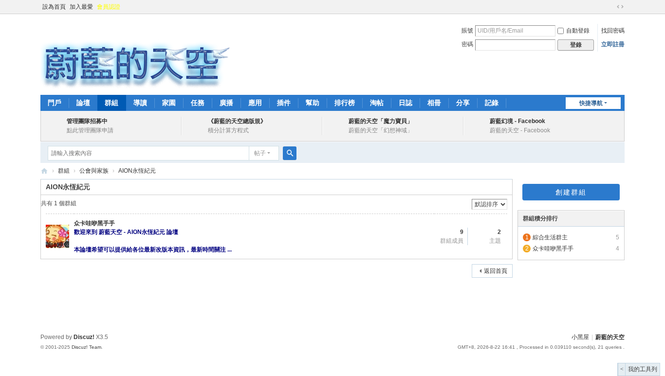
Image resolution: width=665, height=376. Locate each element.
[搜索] (289, 153)
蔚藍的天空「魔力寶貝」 (381, 121)
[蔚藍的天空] (135, 53)
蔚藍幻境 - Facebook (517, 121)
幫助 (312, 103)
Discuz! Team (86, 347)
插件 (284, 103)
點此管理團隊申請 (90, 130)
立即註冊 (613, 44)
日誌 (405, 103)
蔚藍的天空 (44, 171)
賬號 (467, 30)
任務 (197, 103)
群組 (111, 103)
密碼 (467, 44)
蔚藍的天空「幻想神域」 (381, 130)
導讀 (140, 103)
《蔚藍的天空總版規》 (237, 121)
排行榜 (344, 103)
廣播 (226, 103)
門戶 (54, 103)
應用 (255, 103)
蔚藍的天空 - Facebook (520, 130)
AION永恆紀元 (137, 170)
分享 (463, 103)
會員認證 (108, 6)
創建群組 (571, 192)
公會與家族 (94, 170)
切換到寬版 (620, 6)
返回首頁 (495, 271)
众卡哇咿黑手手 (94, 223)
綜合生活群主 (550, 237)
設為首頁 (54, 6)
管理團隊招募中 (87, 121)
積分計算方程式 (228, 130)
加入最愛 (81, 6)
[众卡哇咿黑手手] (57, 236)
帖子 (260, 153)
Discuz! (84, 337)
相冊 (434, 103)
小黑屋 (580, 337)
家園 (169, 103)
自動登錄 (578, 30)
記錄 (492, 103)
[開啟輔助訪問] (611, 6)
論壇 (83, 103)
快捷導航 (591, 103)
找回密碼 (613, 30)
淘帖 (377, 103)
